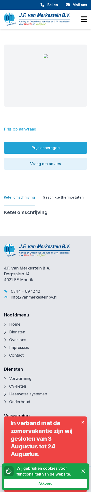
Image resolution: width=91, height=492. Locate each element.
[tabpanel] (45, 212)
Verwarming (20, 378)
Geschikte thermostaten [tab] (63, 197)
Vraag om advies (45, 163)
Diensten (17, 332)
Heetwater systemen (28, 394)
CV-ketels (18, 386)
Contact (16, 355)
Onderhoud (19, 401)
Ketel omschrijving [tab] (19, 197)
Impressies (19, 347)
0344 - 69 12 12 (25, 291)
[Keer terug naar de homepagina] (37, 19)
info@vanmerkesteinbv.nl (33, 297)
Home (14, 324)
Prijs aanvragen (46, 147)
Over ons (17, 339)
